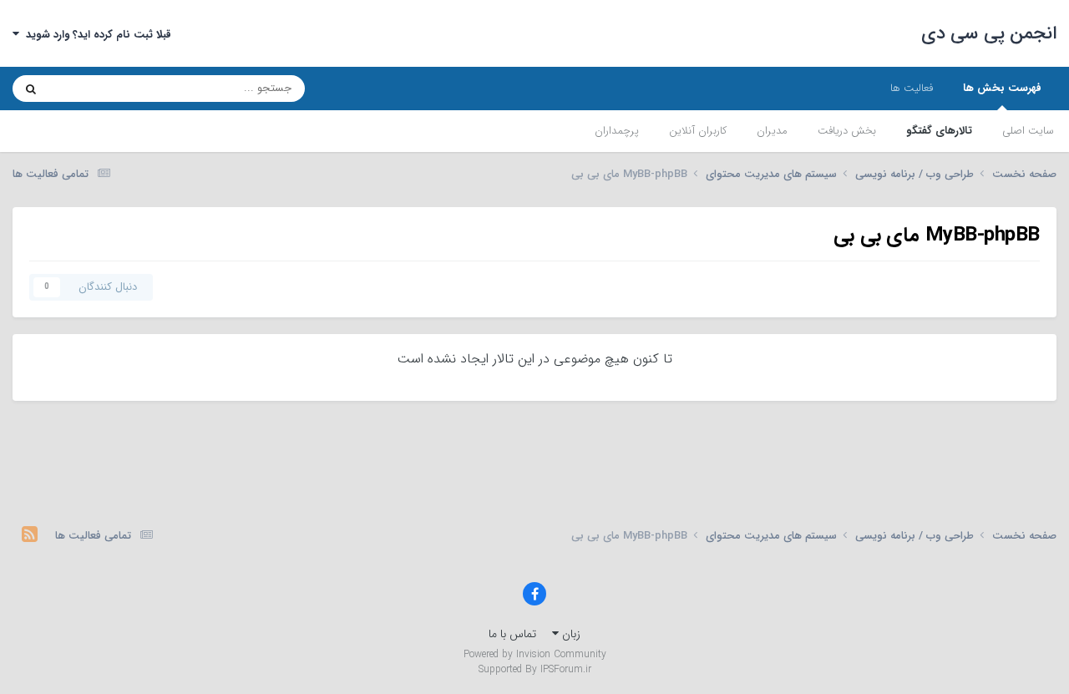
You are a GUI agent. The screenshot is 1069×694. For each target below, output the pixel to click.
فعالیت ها (911, 88)
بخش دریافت (847, 130)
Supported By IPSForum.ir (535, 669)
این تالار (88, 88)
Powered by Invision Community (535, 654)
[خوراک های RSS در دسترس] (30, 536)
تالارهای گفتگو (939, 130)
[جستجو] (31, 88)
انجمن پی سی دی (989, 33)
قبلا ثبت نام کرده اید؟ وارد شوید (95, 34)
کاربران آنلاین (698, 130)
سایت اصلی (1028, 130)
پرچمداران (617, 130)
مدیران (772, 130)
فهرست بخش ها (1002, 88)
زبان (569, 634)
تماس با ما (512, 634)
